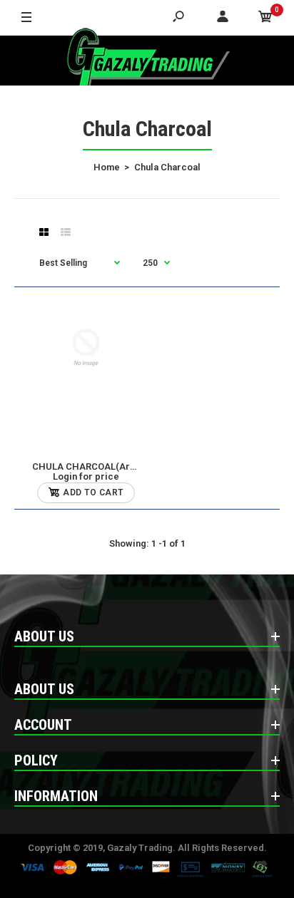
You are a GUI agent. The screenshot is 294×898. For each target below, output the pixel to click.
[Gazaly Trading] (147, 60)
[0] (265, 17)
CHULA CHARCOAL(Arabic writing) (108, 466)
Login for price (86, 476)
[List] (66, 232)
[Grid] (44, 232)
